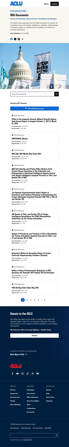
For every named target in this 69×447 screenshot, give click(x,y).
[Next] (46, 300)
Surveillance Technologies (47, 18)
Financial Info (15, 397)
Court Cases (31, 393)
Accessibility (48, 428)
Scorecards (31, 412)
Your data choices (37, 428)
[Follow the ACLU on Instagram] (22, 373)
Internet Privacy (31, 18)
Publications (31, 408)
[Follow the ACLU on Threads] (32, 373)
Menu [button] (46, 4)
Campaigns (30, 390)
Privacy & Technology (17, 18)
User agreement (14, 428)
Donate (54, 4)
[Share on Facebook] (11, 40)
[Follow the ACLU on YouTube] (17, 373)
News (29, 404)
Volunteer (49, 401)
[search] (56, 435)
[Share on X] (15, 40)
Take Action (50, 397)
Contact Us (14, 393)
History (12, 401)
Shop (48, 393)
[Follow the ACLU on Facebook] (12, 373)
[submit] (56, 94)
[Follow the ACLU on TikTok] (27, 373)
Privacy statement (26, 428)
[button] (19, 39)
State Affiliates (15, 404)
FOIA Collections (18, 11)
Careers (13, 390)
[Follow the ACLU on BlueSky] (37, 373)
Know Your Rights (33, 401)
